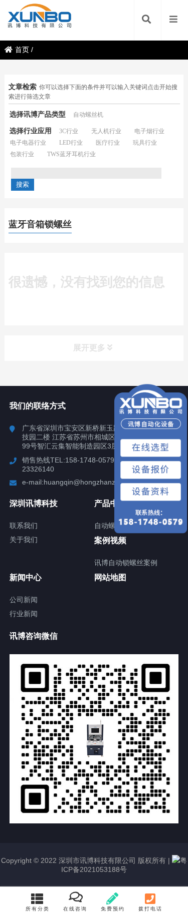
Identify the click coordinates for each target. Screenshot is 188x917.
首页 (22, 50)
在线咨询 (75, 908)
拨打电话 (150, 908)
